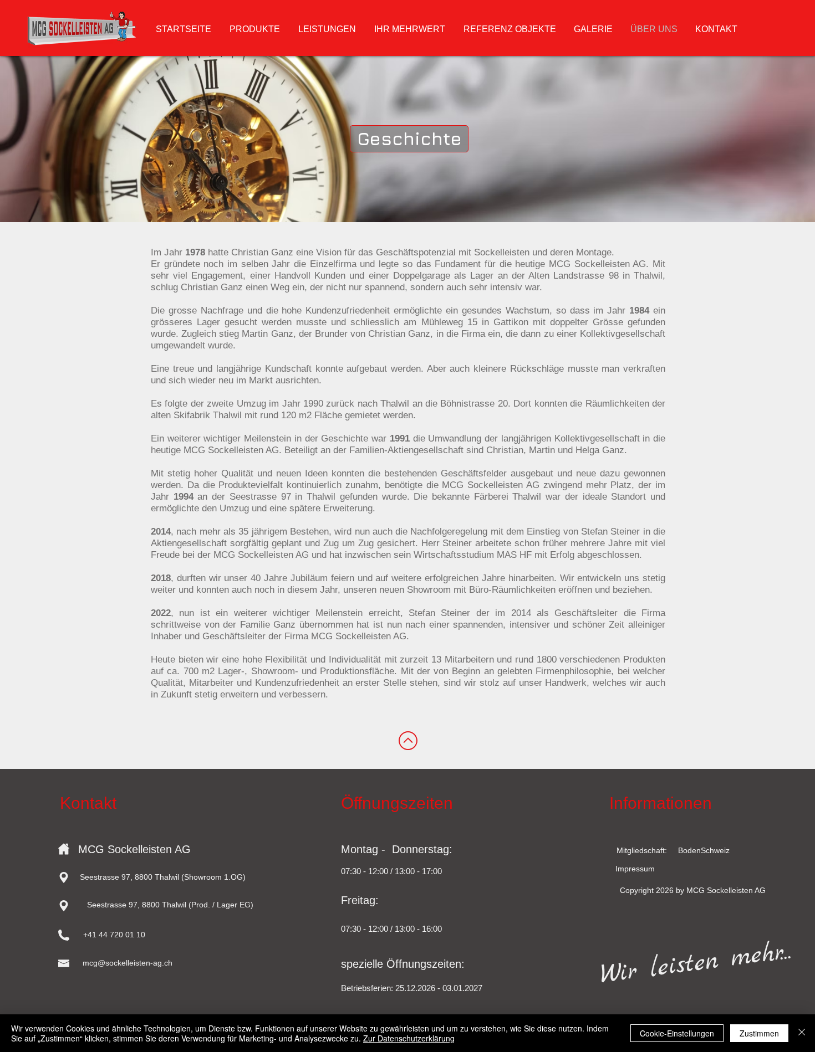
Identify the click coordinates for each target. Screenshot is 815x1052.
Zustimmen (759, 1033)
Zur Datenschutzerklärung (409, 1038)
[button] (409, 138)
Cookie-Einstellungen (677, 1033)
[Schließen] (801, 1033)
